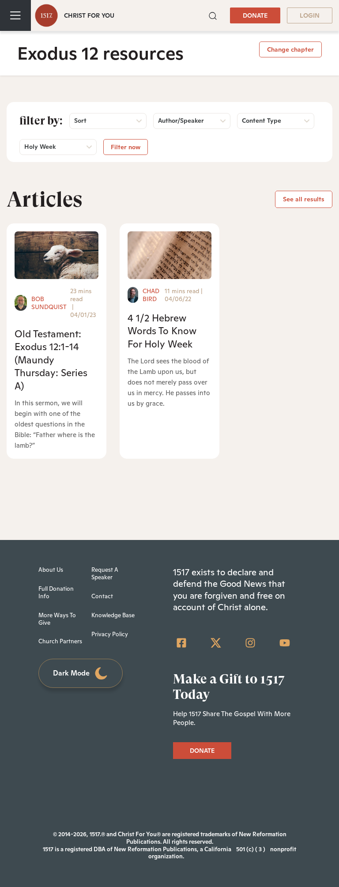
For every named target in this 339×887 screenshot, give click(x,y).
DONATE (255, 15)
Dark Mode (71, 673)
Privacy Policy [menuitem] (109, 634)
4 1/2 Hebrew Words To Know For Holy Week (162, 331)
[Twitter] (215, 642)
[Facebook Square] (181, 642)
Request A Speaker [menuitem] (104, 573)
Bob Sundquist (49, 303)
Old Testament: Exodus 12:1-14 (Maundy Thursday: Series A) (51, 360)
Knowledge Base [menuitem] (113, 615)
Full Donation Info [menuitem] (56, 592)
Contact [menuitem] (102, 596)
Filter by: (41, 120)
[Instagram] (250, 642)
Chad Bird (151, 295)
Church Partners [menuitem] (60, 641)
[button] (213, 15)
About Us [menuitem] (50, 570)
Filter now (125, 147)
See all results (303, 199)
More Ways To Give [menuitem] (57, 619)
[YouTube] (284, 642)
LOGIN (310, 15)
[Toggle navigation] (15, 15)
